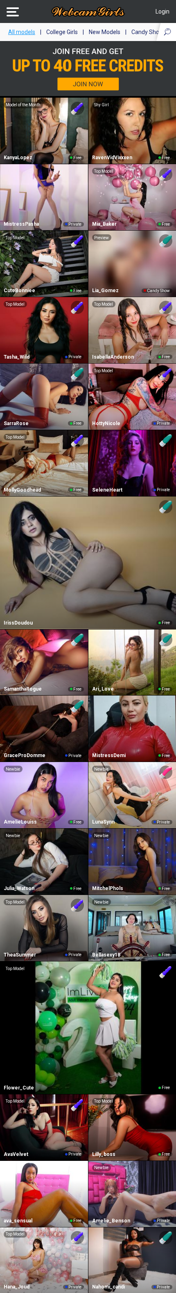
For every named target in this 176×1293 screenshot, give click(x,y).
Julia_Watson (19, 888)
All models (21, 32)
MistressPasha (21, 224)
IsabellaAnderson (113, 357)
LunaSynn (103, 822)
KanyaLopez (18, 157)
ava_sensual (18, 1221)
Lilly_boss (103, 1154)
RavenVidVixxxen (112, 157)
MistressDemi (109, 755)
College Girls (62, 32)
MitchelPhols (107, 888)
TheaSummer (20, 955)
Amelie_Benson (111, 1221)
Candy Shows (149, 32)
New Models (104, 32)
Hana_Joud (16, 1287)
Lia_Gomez (105, 290)
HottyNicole (106, 423)
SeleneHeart (107, 490)
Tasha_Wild (16, 357)
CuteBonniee (19, 290)
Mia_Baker (104, 224)
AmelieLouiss (20, 822)
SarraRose (16, 423)
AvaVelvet (16, 1154)
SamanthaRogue (23, 689)
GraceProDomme (24, 755)
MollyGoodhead (22, 490)
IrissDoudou (18, 623)
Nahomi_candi (108, 1287)
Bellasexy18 (106, 955)
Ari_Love (103, 689)
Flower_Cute (19, 1088)
